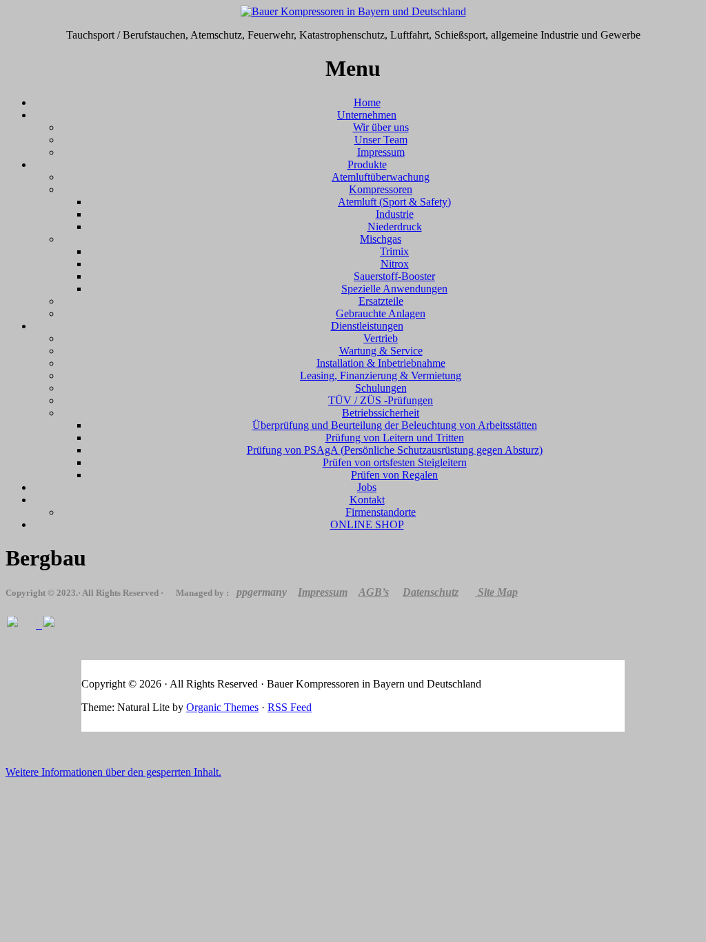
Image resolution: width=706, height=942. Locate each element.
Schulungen (381, 388)
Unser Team (380, 140)
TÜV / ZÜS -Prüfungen (380, 400)
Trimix (394, 251)
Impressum (381, 152)
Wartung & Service (381, 351)
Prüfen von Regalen (394, 475)
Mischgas (380, 239)
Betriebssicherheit (380, 413)
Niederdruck (394, 226)
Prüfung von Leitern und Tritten (394, 437)
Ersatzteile (381, 301)
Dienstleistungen (367, 326)
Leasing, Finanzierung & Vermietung (380, 375)
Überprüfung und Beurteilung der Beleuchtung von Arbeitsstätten (394, 425)
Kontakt (367, 499)
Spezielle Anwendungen (394, 288)
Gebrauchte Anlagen (380, 313)
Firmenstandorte (380, 512)
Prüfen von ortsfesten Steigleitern (395, 462)
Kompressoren (380, 189)
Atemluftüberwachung (381, 177)
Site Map (498, 592)
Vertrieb (380, 338)
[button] (113, 772)
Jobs (366, 487)
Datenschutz (430, 592)
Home (367, 102)
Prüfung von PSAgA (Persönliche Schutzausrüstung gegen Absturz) (395, 450)
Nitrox (395, 264)
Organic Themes (222, 707)
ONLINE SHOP (367, 524)
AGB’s (374, 592)
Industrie (395, 214)
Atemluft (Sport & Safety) (394, 202)
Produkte (367, 164)
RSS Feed (290, 707)
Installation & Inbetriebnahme (380, 363)
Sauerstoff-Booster (394, 276)
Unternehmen (366, 115)
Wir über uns (381, 127)
